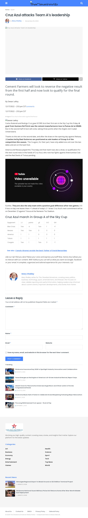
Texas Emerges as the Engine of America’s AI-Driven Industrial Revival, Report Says (46, 378)
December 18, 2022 (32, 21)
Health (47, 449)
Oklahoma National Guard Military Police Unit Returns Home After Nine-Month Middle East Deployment (48, 492)
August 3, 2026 (20, 372)
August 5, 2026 (20, 380)
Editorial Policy (54, 511)
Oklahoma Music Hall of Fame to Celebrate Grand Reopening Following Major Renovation (48, 395)
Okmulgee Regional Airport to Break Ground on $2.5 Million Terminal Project (44, 482)
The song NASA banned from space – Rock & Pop (33, 403)
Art (6, 449)
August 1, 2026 (20, 397)
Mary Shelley (17, 21)
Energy (8, 459)
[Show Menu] (6, 3)
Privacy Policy (40, 511)
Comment (10, 307)
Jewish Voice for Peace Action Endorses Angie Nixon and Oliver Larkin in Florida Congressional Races (44, 387)
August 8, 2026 (20, 390)
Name (8, 333)
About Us (8, 511)
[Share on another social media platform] (81, 79)
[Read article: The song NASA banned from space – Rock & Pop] (9, 405)
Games (8, 465)
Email (8, 343)
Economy (9, 455)
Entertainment (11, 462)
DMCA (29, 511)
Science (48, 452)
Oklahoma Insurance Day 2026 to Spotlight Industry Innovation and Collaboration (46, 369)
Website (49, 343)
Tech (47, 459)
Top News (49, 462)
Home (7, 10)
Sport (12, 10)
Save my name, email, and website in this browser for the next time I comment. (38, 352)
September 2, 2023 (21, 405)
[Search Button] (81, 3)
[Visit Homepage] (44, 3)
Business (8, 452)
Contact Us (19, 511)
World (47, 465)
